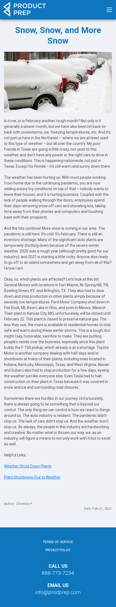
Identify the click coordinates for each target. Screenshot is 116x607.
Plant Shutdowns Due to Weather (32, 477)
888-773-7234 (58, 573)
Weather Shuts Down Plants (28, 466)
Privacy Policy (58, 550)
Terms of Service (58, 542)
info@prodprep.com (58, 592)
